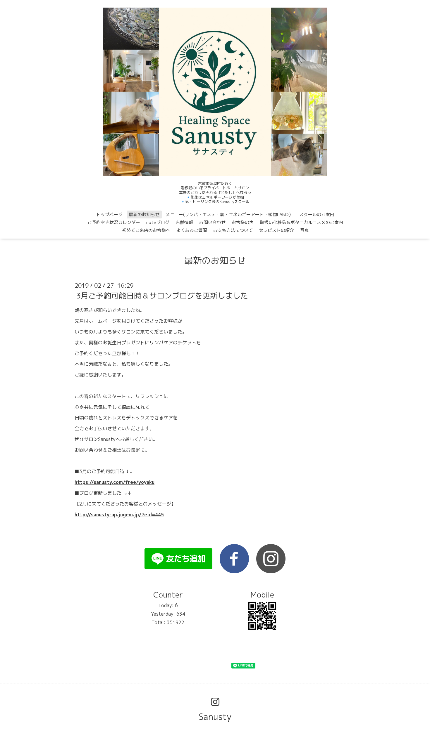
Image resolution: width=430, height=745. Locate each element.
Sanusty (215, 717)
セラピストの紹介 (276, 230)
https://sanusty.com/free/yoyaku (114, 482)
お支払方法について (233, 230)
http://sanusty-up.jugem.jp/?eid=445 (119, 514)
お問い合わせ (212, 222)
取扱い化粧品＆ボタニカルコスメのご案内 (301, 222)
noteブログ (157, 222)
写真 (304, 230)
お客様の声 (243, 222)
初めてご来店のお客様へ (146, 230)
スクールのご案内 (316, 214)
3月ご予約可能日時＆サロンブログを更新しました (162, 295)
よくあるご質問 (191, 230)
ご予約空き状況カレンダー (113, 222)
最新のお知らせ (144, 214)
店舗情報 (184, 222)
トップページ (109, 214)
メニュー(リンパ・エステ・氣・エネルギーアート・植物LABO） (229, 214)
